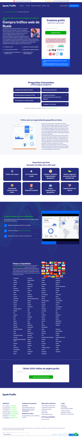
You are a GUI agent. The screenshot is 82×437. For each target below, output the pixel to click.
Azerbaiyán (30, 284)
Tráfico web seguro (12, 174)
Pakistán (44, 333)
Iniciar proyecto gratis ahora (41, 377)
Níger (14, 331)
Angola (15, 280)
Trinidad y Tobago (46, 347)
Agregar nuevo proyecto (24, 230)
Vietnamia (58, 351)
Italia (57, 312)
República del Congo (60, 337)
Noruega (44, 331)
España (29, 300)
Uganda (57, 349)
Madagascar (58, 321)
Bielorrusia (29, 286)
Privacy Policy (54, 434)
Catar (14, 292)
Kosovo (43, 317)
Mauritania (29, 325)
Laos (14, 319)
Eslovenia (15, 300)
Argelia (43, 280)
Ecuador (43, 296)
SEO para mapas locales (46, 414)
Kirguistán (29, 317)
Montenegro (30, 327)
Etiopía (29, 302)
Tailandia (29, 345)
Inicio (4, 11)
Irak (56, 310)
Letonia (43, 319)
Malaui (28, 323)
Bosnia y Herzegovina (60, 286)
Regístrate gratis (74, 5)
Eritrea (43, 298)
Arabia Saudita (30, 280)
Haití (28, 308)
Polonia (57, 335)
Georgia (43, 304)
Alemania (58, 278)
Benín (14, 286)
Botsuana (15, 288)
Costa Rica (58, 294)
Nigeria (29, 331)
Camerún (44, 290)
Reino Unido (30, 337)
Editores (44, 5)
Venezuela (44, 351)
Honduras (44, 308)
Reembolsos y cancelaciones (67, 414)
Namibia (29, 329)
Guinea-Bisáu (59, 306)
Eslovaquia (58, 298)
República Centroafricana (47, 337)
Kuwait (57, 317)
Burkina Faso (16, 290)
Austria (15, 284)
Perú (43, 335)
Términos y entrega (65, 410)
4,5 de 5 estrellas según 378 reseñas (61, 1)
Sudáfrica (29, 278)
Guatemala (30, 306)
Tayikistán (15, 347)
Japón (28, 314)
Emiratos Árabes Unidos (32, 298)
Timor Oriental (59, 300)
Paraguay (29, 335)
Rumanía (43, 339)
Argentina (58, 280)
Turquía (29, 349)
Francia (15, 304)
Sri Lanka (44, 343)
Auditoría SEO (44, 412)
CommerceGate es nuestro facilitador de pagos (31, 416)
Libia (28, 321)
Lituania (43, 321)
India (28, 310)
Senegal (29, 341)
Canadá (57, 290)
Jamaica (15, 314)
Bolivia (43, 286)
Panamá (57, 333)
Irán (14, 312)
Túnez (57, 347)
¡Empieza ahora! (55, 32)
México (43, 325)
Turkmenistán (16, 349)
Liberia (15, 321)
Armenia (15, 282)
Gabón (43, 282)
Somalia (29, 343)
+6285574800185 (14, 413)
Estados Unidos (45, 300)
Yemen (14, 353)
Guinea (43, 306)
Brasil (28, 288)
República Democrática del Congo (19, 340)
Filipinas (43, 302)
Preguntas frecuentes (36, 5)
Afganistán (15, 278)
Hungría (15, 310)
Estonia (15, 302)
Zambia (29, 353)
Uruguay (15, 351)
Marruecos (58, 323)
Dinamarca (29, 296)
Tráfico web (44, 410)
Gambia (29, 304)
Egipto (57, 296)
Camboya (29, 290)
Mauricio (15, 325)
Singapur (15, 343)
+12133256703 (13, 406)
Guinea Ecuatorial (17, 308)
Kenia (14, 317)
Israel (43, 312)
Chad (28, 292)
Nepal (43, 329)
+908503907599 (13, 417)
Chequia (43, 292)
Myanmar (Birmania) (17, 329)
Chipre (15, 294)
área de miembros (64, 5)
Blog (48, 5)
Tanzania (58, 345)
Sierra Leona (58, 341)
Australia (58, 282)
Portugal (15, 337)
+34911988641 (14, 407)
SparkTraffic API (45, 419)
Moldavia (58, 325)
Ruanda (29, 339)
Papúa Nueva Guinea (18, 335)
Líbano (57, 319)
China (28, 282)
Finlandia (58, 302)
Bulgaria (43, 288)
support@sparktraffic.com (53, 108)
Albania (43, 278)
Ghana (57, 304)
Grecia (15, 306)
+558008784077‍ (15, 411)
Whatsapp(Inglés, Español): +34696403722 (28, 410)
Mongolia (15, 327)
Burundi (57, 288)
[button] (22, 5)
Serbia (43, 341)
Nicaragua (58, 329)
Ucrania (43, 349)
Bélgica (57, 284)
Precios (28, 5)
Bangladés (44, 284)
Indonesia (44, 310)
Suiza (14, 345)
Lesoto (29, 319)
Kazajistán (58, 314)
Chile (57, 292)
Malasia (15, 323)
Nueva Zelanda (59, 331)
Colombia (29, 294)
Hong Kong (58, 308)
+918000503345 (12, 415)
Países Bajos (30, 333)
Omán (14, 333)
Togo (28, 347)
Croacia (15, 296)
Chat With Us (25, 405)
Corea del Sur (45, 294)
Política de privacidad (66, 412)
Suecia (57, 343)
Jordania (44, 314)
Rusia (57, 339)
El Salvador (15, 298)
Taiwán (43, 345)
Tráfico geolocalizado (46, 409)
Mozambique (44, 327)
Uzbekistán (30, 351)
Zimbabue (44, 353)
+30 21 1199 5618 (12, 409)
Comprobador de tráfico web (48, 405)
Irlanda (29, 312)
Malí (42, 323)
